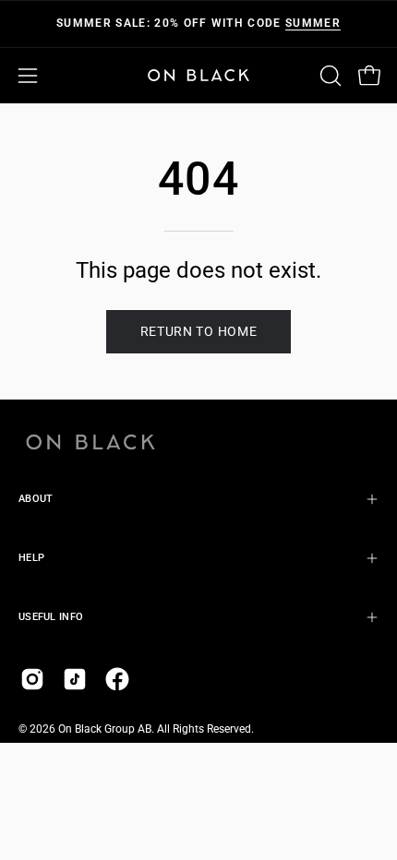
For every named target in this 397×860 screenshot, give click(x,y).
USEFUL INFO (50, 617)
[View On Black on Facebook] (117, 679)
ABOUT (35, 499)
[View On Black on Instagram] (32, 679)
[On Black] (198, 75)
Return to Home (199, 331)
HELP (31, 558)
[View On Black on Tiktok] (75, 679)
